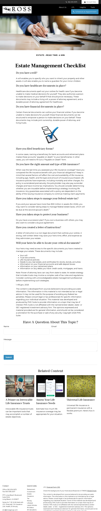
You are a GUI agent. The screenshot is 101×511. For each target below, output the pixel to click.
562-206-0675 (72, 2)
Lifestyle (30, 503)
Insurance (30, 496)
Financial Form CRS (53, 487)
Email (54, 326)
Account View (91, 2)
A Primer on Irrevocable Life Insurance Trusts (19, 401)
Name (6, 326)
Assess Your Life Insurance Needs (45, 401)
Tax (28, 498)
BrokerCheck (91, 491)
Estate (29, 494)
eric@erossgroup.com (10, 510)
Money (29, 501)
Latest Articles (32, 505)
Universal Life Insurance (81, 399)
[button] (62, 7)
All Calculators (31, 510)
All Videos (30, 507)
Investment (31, 492)
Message (8, 339)
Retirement (31, 489)
